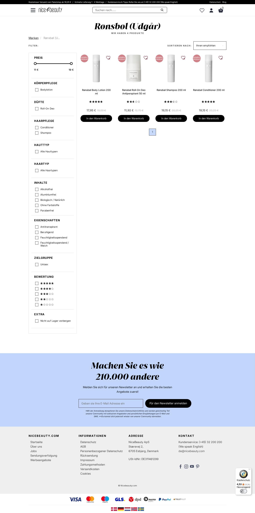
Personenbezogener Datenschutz (101, 451)
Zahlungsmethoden (92, 464)
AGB (83, 446)
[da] (114, 509)
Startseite (36, 442)
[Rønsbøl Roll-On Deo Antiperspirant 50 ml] (133, 68)
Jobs (33, 451)
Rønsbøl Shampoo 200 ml (171, 89)
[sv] (141, 509)
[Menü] (249, 470)
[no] (134, 509)
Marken (34, 38)
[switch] (243, 491)
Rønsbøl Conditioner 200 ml (208, 89)
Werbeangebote (40, 460)
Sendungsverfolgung (43, 455)
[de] (121, 509)
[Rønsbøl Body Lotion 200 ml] (96, 68)
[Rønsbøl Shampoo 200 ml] (171, 68)
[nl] (128, 509)
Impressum (87, 460)
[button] (210, 46)
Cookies (85, 473)
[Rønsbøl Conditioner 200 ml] (208, 68)
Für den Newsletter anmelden (168, 403)
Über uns (36, 446)
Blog (224, 2)
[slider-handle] (35, 63)
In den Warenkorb (96, 118)
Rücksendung (89, 455)
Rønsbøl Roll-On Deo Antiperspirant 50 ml (133, 91)
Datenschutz (215, 2)
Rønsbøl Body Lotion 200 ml (96, 91)
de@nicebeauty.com (191, 451)
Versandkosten (89, 469)
